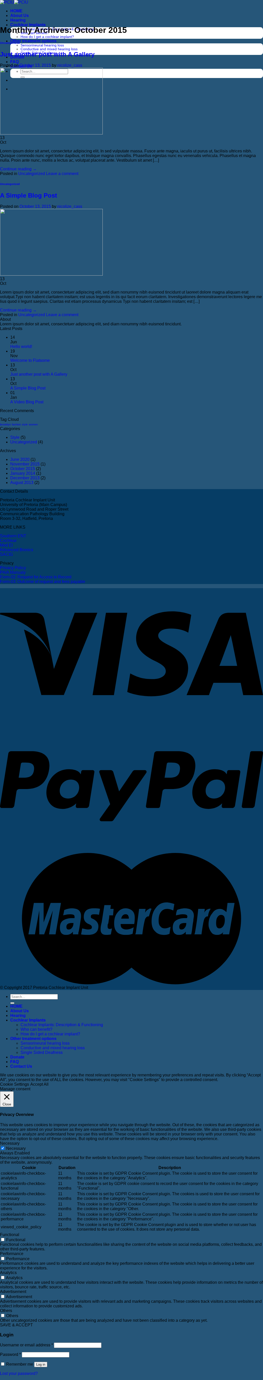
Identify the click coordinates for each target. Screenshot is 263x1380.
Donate (17, 1057)
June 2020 (20, 459)
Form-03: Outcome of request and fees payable (42, 581)
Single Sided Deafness (42, 1052)
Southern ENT (13, 536)
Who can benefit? (36, 1029)
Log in (40, 1364)
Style (15, 437)
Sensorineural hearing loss (42, 45)
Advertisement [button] (13, 1291)
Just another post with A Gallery (47, 54)
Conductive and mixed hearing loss (49, 49)
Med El (6, 545)
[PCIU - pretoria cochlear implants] (14, 2)
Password (10, 1354)
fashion (16, 424)
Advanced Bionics (16, 550)
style (25, 424)
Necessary (16, 1148)
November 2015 (25, 464)
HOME (16, 11)
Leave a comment (62, 173)
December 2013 (25, 478)
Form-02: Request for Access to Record (35, 577)
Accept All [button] (39, 1084)
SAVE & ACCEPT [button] (16, 1325)
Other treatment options (33, 41)
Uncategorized (10, 42)
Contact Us (21, 1066)
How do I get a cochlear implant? (47, 37)
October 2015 (22, 469)
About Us (19, 15)
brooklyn (5, 424)
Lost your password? (19, 1373)
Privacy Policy (13, 568)
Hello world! (21, 346)
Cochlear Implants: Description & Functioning (62, 1025)
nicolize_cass (69, 65)
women (33, 424)
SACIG (6, 554)
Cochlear (8, 540)
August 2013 (21, 482)
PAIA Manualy (13, 572)
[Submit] (12, 1003)
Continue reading (18, 169)
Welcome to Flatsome (30, 360)
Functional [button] (9, 1234)
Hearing (18, 20)
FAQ (14, 62)
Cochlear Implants (28, 25)
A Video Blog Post (26, 402)
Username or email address (26, 1345)
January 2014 (22, 473)
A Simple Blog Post (28, 195)
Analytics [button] (8, 1272)
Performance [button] (11, 1253)
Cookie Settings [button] (14, 1084)
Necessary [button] (10, 1143)
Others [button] (6, 1310)
